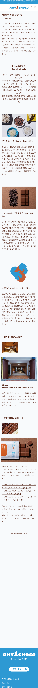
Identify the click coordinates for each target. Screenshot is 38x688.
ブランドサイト (18, 669)
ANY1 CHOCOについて (10, 679)
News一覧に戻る (20, 534)
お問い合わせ (7, 687)
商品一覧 (5, 683)
